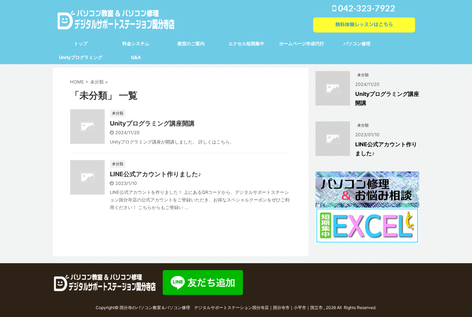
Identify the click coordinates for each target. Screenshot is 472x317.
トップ (80, 43)
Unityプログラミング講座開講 (152, 123)
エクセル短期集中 (246, 43)
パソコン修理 (356, 43)
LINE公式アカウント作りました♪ (155, 174)
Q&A (136, 57)
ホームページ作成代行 (301, 43)
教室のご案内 (191, 43)
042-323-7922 (365, 8)
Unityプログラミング (80, 57)
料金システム (135, 43)
